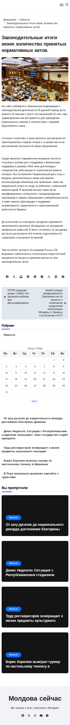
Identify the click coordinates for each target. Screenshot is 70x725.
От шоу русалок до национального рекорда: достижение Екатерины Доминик (34, 529)
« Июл (33, 401)
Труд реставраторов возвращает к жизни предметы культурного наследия (34, 620)
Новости (9, 335)
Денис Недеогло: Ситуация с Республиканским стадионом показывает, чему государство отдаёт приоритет (35, 435)
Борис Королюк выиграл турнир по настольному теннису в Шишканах (33, 666)
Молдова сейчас (35, 699)
